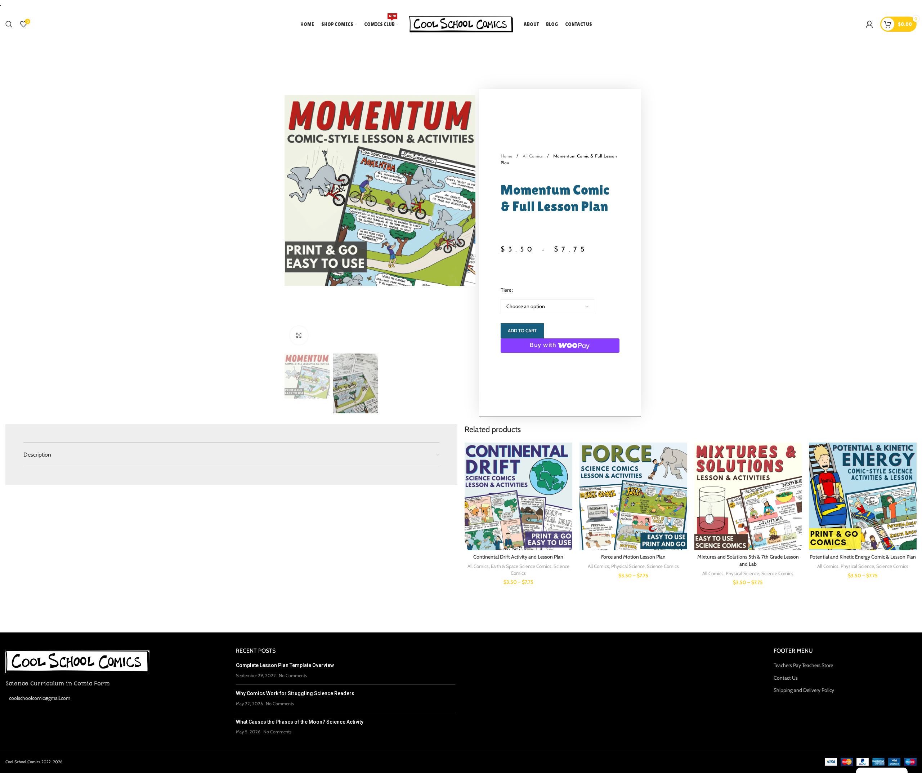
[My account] (869, 24)
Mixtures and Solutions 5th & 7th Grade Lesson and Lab (748, 560)
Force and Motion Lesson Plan (633, 557)
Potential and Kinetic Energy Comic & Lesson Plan (863, 557)
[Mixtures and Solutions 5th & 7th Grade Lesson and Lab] (748, 496)
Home (507, 156)
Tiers (506, 290)
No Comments (293, 675)
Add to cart (522, 330)
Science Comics (663, 566)
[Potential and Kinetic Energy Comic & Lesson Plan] (863, 496)
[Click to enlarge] (299, 335)
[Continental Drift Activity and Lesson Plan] (518, 496)
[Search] (9, 24)
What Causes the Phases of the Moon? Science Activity (299, 722)
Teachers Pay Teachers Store (803, 665)
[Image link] (77, 661)
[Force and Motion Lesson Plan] (633, 496)
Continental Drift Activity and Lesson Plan (518, 557)
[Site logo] (461, 24)
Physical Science (628, 566)
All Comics (533, 156)
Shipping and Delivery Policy (804, 690)
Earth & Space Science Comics (521, 566)
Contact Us (786, 678)
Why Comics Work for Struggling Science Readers (295, 693)
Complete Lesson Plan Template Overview (285, 665)
